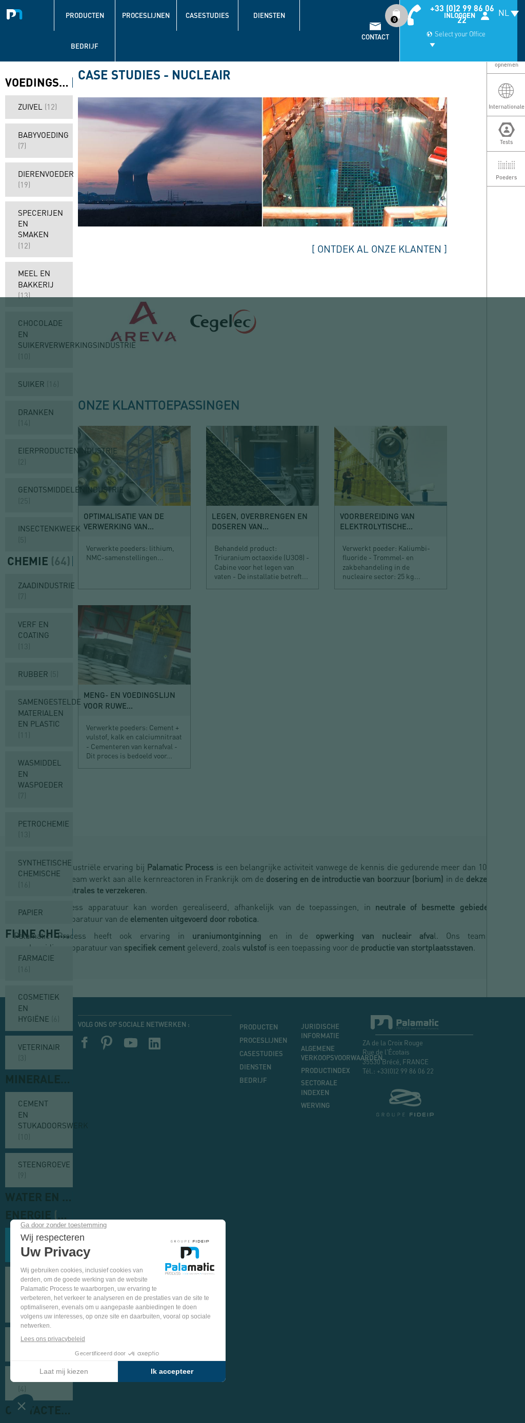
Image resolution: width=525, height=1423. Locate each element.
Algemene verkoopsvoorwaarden (324, 1053)
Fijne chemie (39, 934)
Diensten (269, 15)
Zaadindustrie (45, 590)
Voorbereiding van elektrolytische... (377, 521)
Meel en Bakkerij (36, 284)
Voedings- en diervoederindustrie (39, 82)
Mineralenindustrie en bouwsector (39, 1079)
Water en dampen (39, 1197)
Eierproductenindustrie (45, 455)
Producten (85, 15)
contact (375, 37)
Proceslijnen (146, 15)
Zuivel (37, 106)
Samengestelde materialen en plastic (45, 717)
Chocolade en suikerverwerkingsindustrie (45, 339)
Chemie (38, 561)
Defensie (36, 1382)
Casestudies (207, 15)
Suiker (38, 384)
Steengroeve (44, 1169)
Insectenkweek (45, 533)
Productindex (324, 1070)
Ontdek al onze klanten (379, 248)
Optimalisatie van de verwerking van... (124, 521)
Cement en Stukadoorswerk (45, 1119)
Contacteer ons (39, 1410)
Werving (315, 1105)
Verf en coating (33, 635)
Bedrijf (84, 46)
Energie (39, 1215)
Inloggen (459, 15)
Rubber (38, 674)
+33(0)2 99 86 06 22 (405, 1070)
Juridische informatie (320, 1031)
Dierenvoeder (45, 179)
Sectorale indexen (319, 1088)
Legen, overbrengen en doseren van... (260, 521)
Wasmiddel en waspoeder (40, 778)
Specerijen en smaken (40, 229)
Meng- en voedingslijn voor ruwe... (129, 700)
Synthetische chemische (45, 873)
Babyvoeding (43, 140)
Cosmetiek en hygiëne (38, 1008)
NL (503, 12)
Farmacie (36, 963)
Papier (30, 912)
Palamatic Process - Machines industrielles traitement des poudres (16, 13)
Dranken (36, 417)
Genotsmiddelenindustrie (45, 494)
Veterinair (39, 1052)
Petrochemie (43, 828)
